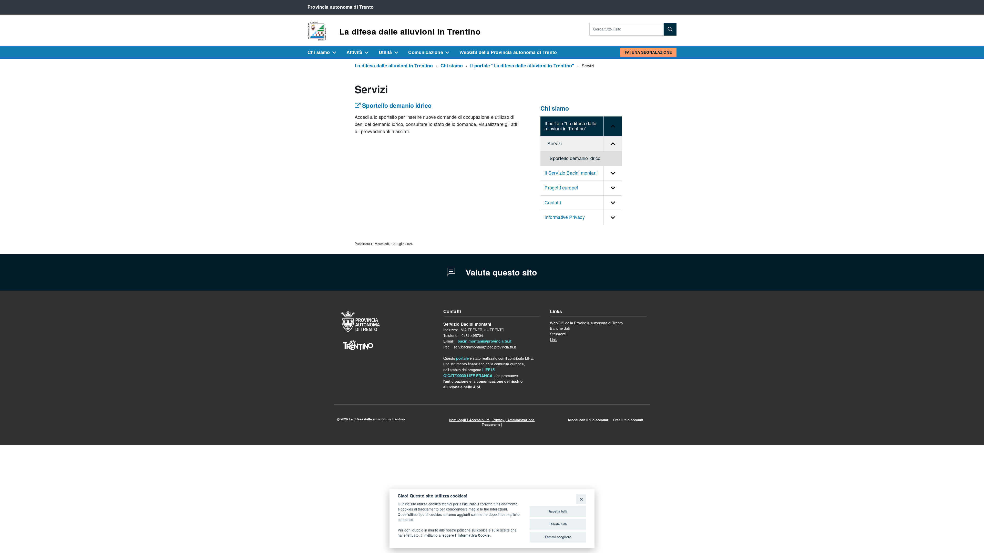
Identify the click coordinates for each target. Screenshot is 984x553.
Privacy (498, 419)
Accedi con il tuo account (588, 419)
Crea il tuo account (628, 419)
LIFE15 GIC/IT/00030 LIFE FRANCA (469, 373)
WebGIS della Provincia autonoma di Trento (508, 52)
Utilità (385, 52)
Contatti (553, 202)
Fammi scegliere (558, 536)
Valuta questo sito (500, 272)
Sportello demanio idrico (396, 105)
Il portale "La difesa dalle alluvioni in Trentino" (522, 65)
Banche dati (560, 328)
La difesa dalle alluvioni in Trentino (410, 31)
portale (462, 358)
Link (553, 340)
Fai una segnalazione (648, 52)
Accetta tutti (558, 511)
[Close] (581, 499)
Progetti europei (561, 187)
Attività (354, 52)
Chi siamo (319, 52)
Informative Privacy (565, 217)
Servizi (554, 143)
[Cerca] (670, 29)
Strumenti (558, 334)
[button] (612, 126)
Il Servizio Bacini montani (571, 172)
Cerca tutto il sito (607, 29)
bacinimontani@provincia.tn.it (484, 341)
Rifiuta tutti (558, 524)
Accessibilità (479, 419)
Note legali (457, 419)
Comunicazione (425, 52)
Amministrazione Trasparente (508, 422)
